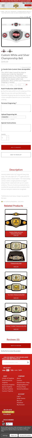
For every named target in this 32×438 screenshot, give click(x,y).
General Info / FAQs (23, 382)
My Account (21, 405)
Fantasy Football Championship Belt (16, 326)
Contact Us (28, 5)
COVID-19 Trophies (8, 378)
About (19, 378)
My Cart (19, 400)
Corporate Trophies (8, 385)
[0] (30, 7)
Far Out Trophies (7, 389)
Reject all (13, 435)
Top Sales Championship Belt (16, 295)
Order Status (21, 398)
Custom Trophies (7, 391)
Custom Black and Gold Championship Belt (16, 233)
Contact (19, 380)
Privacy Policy (21, 387)
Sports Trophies (7, 387)
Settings (5, 435)
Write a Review (16, 345)
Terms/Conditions (22, 389)
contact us (8, 412)
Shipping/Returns (22, 385)
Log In (19, 396)
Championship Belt (16, 263)
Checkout (20, 402)
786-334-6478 (27, 3)
